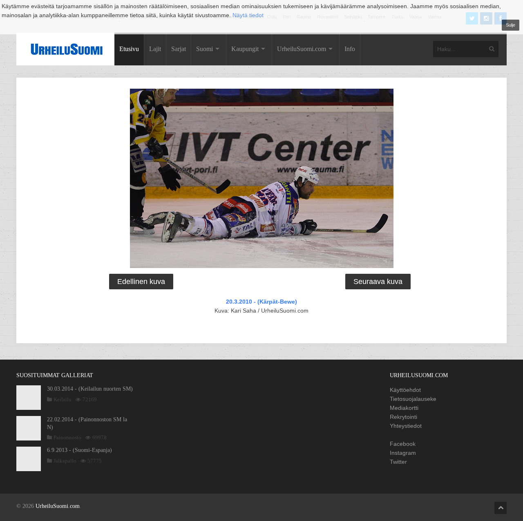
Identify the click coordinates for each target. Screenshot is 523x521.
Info (349, 48)
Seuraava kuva (377, 281)
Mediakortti (404, 408)
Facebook (403, 444)
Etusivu (129, 48)
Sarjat (178, 48)
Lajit (155, 48)
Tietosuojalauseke (413, 399)
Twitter (398, 461)
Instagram (403, 452)
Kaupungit (245, 48)
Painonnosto (67, 437)
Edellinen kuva (141, 281)
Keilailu (63, 399)
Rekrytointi (403, 417)
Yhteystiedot (406, 426)
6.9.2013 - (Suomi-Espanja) (79, 450)
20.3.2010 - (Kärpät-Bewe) (261, 301)
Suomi (204, 48)
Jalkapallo (65, 461)
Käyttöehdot (405, 390)
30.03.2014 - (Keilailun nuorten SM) (90, 389)
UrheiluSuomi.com (301, 48)
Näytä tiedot (248, 15)
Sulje (510, 24)
